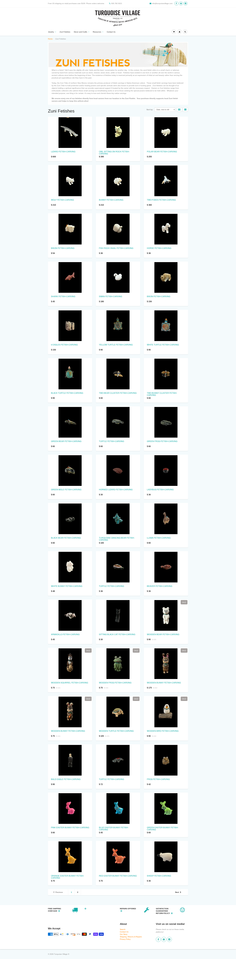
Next (177, 892)
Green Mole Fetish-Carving (66, 489)
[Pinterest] (181, 3)
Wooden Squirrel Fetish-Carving (69, 682)
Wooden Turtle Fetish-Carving (116, 730)
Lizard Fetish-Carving (63, 151)
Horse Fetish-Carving (159, 248)
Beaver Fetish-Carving (159, 586)
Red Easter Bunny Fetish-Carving (118, 875)
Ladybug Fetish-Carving (160, 489)
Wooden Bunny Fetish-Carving (164, 682)
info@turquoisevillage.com (162, 3)
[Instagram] (185, 3)
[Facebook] (176, 3)
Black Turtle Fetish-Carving (67, 393)
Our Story (123, 934)
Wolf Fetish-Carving (62, 199)
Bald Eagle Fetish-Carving (66, 779)
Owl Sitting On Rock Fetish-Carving (114, 152)
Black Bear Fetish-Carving (66, 537)
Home (50, 39)
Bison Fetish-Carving (62, 248)
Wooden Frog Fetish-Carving (115, 682)
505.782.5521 (116, 3)
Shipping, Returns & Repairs (131, 937)
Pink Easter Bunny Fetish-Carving (70, 827)
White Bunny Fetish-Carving (66, 586)
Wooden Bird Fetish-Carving (162, 730)
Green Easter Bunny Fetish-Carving (162, 828)
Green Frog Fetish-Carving (162, 441)
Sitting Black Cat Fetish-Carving (117, 634)
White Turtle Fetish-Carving (163, 344)
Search (122, 929)
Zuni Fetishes (65, 32)
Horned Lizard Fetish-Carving (116, 489)
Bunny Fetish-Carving (111, 199)
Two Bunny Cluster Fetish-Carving (162, 394)
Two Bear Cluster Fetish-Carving (118, 393)
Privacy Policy (125, 939)
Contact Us (111, 32)
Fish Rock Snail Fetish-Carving (116, 248)
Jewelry (51, 32)
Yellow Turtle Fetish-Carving (116, 344)
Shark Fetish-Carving (63, 296)
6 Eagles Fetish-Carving (64, 344)
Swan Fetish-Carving (110, 296)
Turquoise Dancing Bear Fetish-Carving (117, 538)
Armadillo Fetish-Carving (65, 634)
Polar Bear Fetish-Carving (162, 151)
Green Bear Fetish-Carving (66, 441)
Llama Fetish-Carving (159, 537)
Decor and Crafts (80, 32)
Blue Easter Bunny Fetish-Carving (114, 828)
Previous (59, 892)
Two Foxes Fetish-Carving (161, 199)
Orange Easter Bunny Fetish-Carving (67, 876)
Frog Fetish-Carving (158, 779)
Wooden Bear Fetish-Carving (163, 634)
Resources (97, 32)
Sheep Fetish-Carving (159, 875)
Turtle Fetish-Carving (111, 441)
